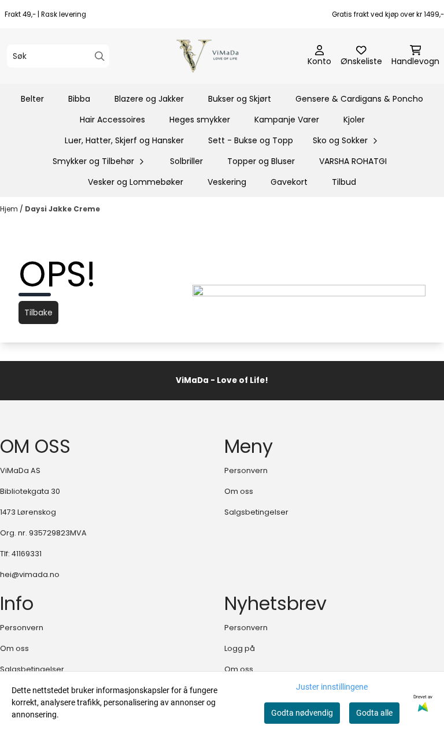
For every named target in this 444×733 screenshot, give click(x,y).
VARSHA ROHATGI (353, 161)
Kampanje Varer (286, 119)
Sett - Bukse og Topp (250, 140)
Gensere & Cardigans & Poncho (359, 99)
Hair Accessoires (112, 119)
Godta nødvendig (302, 712)
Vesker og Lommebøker (135, 182)
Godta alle (374, 712)
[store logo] (225, 56)
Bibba (79, 99)
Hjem (10, 209)
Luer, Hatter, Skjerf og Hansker (124, 140)
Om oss (238, 491)
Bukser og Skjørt (239, 99)
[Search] (99, 56)
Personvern (246, 470)
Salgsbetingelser (256, 512)
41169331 (27, 554)
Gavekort (289, 182)
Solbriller (186, 161)
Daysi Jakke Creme (62, 209)
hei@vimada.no (30, 574)
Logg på (239, 648)
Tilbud (344, 182)
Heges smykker (199, 119)
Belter (32, 99)
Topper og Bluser (261, 161)
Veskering (227, 182)
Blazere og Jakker (149, 99)
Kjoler (354, 119)
